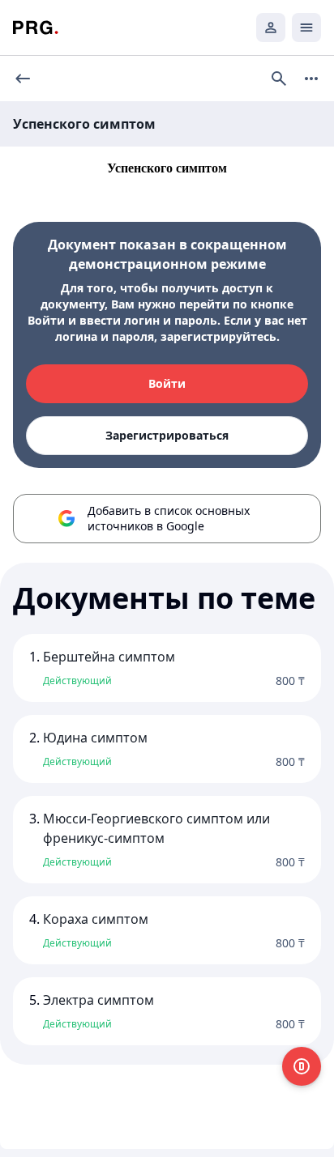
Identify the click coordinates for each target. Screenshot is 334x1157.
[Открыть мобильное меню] (306, 27)
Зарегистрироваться (167, 435)
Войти (167, 383)
